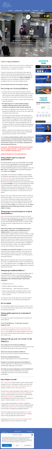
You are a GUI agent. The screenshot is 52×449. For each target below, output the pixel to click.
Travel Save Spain (19, 328)
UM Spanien (12, 328)
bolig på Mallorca (22, 387)
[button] (32, 434)
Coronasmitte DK (5, 328)
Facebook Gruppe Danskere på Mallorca (19, 419)
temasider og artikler (8, 396)
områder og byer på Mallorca (13, 386)
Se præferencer (27, 445)
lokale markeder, (21, 393)
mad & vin (13, 387)
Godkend (7, 445)
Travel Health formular (6, 178)
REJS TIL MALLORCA (5, 382)
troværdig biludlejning (11, 393)
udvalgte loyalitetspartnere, (10, 407)
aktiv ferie (29, 386)
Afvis (17, 445)
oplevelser (23, 386)
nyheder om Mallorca (20, 400)
